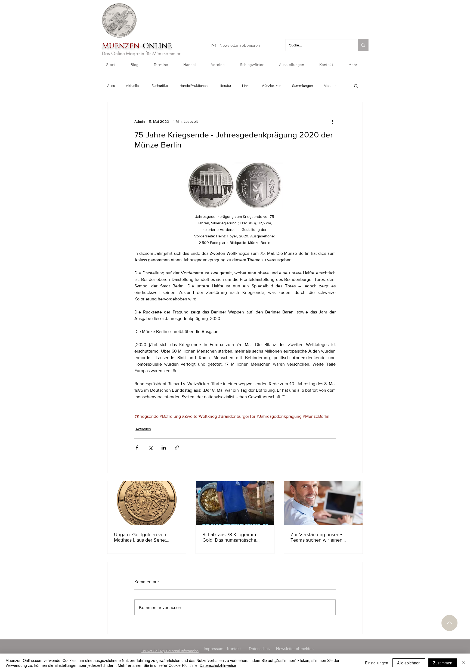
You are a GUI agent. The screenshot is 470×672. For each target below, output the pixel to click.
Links (246, 85)
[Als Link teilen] (177, 447)
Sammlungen (302, 85)
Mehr (328, 85)
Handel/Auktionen (194, 85)
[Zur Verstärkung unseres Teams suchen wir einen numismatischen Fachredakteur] (323, 503)
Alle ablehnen (408, 662)
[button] (356, 67)
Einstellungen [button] (376, 662)
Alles (111, 85)
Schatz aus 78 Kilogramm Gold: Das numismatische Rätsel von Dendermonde (229, 537)
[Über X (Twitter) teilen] (150, 447)
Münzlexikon (271, 85)
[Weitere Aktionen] (332, 121)
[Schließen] (463, 663)
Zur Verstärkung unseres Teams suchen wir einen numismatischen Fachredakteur (316, 537)
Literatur (224, 85)
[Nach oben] (449, 623)
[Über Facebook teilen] (137, 447)
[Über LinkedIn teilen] (163, 447)
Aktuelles (133, 85)
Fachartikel (160, 85)
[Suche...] (363, 45)
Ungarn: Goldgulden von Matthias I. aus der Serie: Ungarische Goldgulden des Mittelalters (143, 537)
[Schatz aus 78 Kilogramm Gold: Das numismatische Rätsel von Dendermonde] (235, 503)
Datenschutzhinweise (218, 665)
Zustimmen (442, 662)
